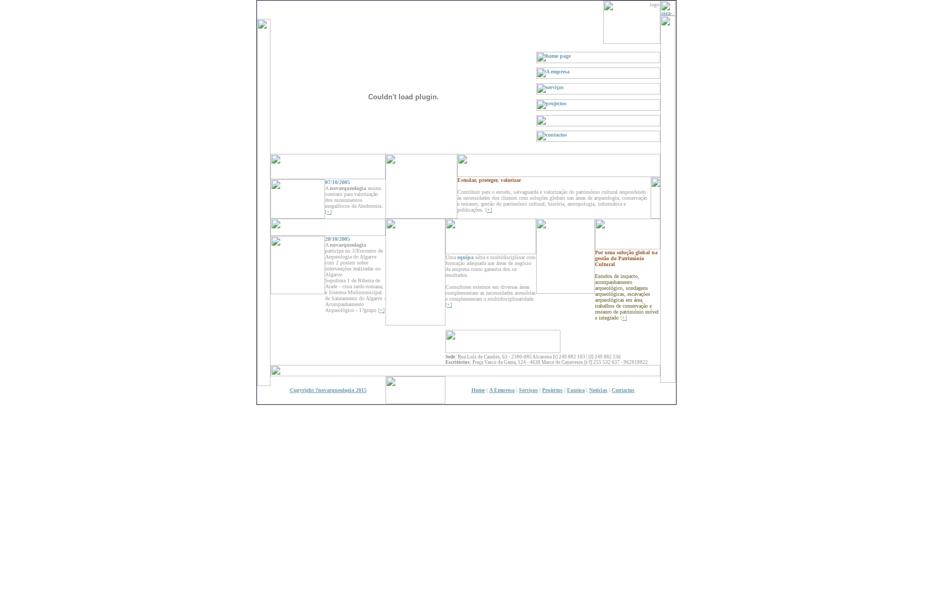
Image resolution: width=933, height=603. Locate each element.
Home (478, 390)
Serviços (528, 390)
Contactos (623, 390)
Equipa (576, 390)
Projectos (552, 390)
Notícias (598, 390)
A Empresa (502, 390)
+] (489, 210)
